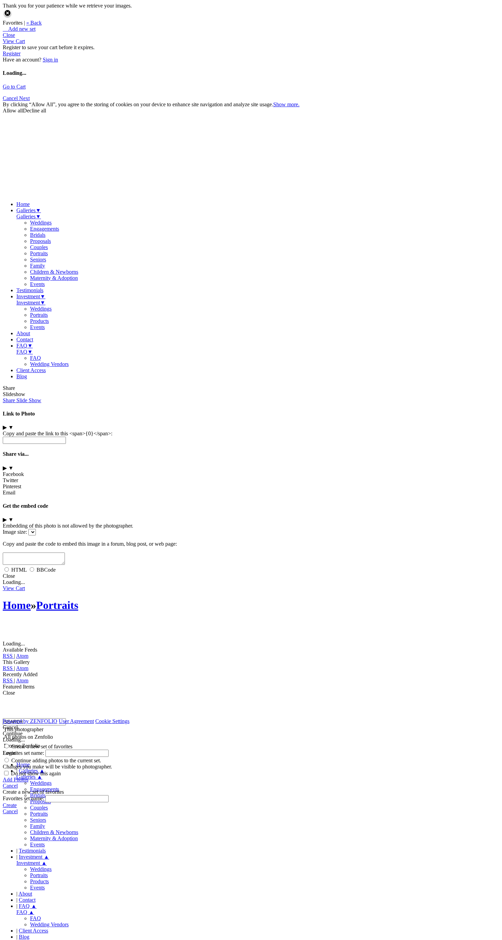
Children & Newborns (54, 272)
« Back (34, 23)
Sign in (50, 60)
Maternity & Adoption (54, 278)
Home (23, 204)
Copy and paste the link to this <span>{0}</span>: (57, 433)
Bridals (37, 235)
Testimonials (29, 290)
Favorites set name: (24, 753)
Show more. (286, 104)
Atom (22, 656)
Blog (21, 376)
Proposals (40, 241)
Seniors (38, 259)
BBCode (46, 570)
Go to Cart (14, 87)
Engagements (44, 229)
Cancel (11, 98)
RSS (8, 656)
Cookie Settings (112, 721)
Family (37, 266)
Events (37, 284)
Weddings (41, 223)
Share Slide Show (22, 400)
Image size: (15, 532)
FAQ (24, 346)
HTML (19, 570)
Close (9, 35)
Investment (30, 296)
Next (24, 98)
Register (11, 53)
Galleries (28, 210)
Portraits (39, 253)
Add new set (19, 29)
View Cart (14, 41)
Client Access (31, 370)
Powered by (30, 721)
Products (39, 321)
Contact (24, 339)
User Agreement (76, 721)
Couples (39, 247)
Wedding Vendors (49, 364)
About (23, 333)
